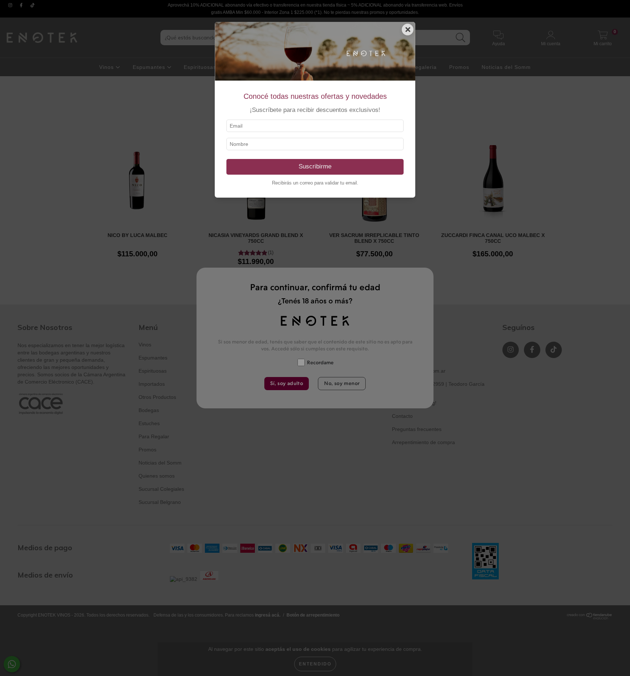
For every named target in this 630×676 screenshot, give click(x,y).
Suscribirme (315, 166)
